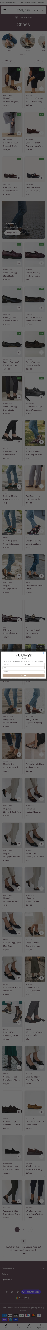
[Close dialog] (44, 653)
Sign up (23, 675)
